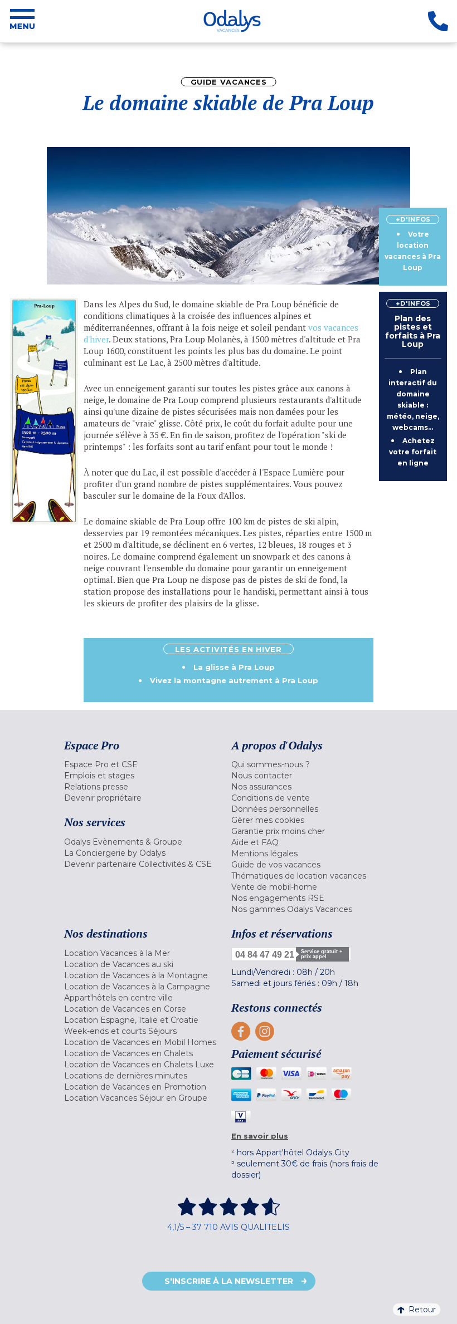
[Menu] (22, 21)
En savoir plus (259, 1135)
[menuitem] (145, 764)
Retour (422, 1310)
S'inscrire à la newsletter (228, 1281)
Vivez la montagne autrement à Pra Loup (234, 680)
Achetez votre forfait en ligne (412, 452)
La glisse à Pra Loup (234, 667)
